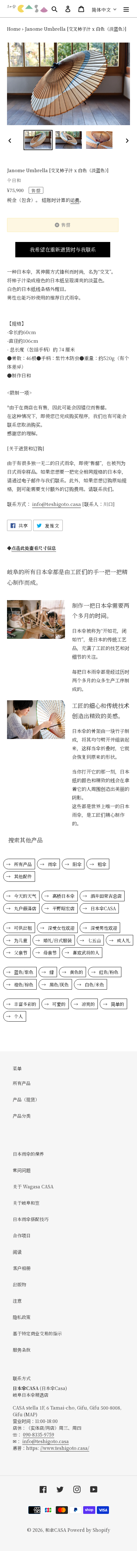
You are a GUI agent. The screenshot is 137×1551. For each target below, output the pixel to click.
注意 (17, 1301)
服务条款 (22, 1349)
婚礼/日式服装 (57, 940)
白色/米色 (93, 984)
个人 (18, 1016)
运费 (74, 200)
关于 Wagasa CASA (33, 1186)
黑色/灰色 (58, 984)
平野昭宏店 (63, 908)
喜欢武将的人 (85, 952)
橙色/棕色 (23, 984)
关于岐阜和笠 (26, 1203)
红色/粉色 (108, 972)
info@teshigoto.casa (45, 1441)
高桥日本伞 (63, 896)
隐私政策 (22, 1317)
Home (14, 29)
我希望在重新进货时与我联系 (63, 249)
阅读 (17, 1252)
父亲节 (20, 952)
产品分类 (22, 1116)
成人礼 (123, 940)
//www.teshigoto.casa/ (64, 1448)
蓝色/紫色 (23, 972)
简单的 (117, 1004)
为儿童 (20, 940)
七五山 (93, 940)
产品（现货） (26, 1099)
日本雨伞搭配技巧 (30, 1219)
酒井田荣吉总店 (105, 896)
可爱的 (58, 1004)
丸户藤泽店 (24, 908)
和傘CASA (55, 1530)
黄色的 (75, 972)
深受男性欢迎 (103, 928)
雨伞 (52, 864)
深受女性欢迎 (61, 928)
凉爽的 (87, 1004)
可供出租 (22, 928)
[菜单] (126, 8)
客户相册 (22, 1268)
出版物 (19, 1284)
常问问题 (22, 1170)
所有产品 (22, 864)
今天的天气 (24, 896)
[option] (38, 140)
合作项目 (22, 1235)
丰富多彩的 (24, 1004)
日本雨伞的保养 (28, 1154)
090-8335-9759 (38, 1434)
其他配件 (22, 876)
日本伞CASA (102, 908)
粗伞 (101, 864)
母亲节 (49, 952)
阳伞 (76, 864)
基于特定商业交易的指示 (37, 1333)
